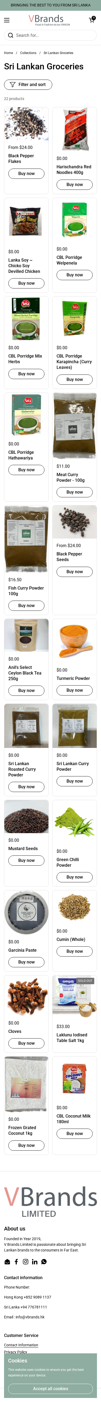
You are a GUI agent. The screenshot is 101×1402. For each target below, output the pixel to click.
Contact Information (21, 1345)
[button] (91, 20)
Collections (28, 53)
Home (8, 53)
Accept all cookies (50, 1388)
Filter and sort (32, 84)
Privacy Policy (15, 1352)
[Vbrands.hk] (49, 20)
